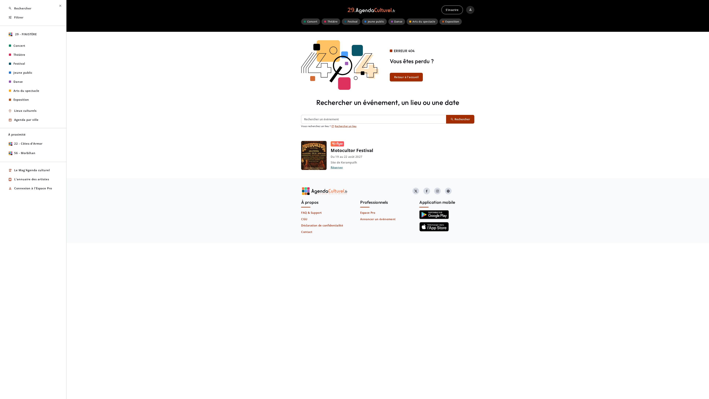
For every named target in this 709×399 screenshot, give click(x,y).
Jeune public (376, 21)
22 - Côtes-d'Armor (28, 143)
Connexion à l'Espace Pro (30, 188)
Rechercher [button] (19, 8)
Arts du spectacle (423, 21)
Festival (352, 21)
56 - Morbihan (24, 153)
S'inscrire (452, 10)
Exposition (452, 21)
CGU (304, 219)
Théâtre (333, 21)
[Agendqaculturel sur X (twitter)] (415, 191)
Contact (306, 232)
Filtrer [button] (15, 17)
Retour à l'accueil (406, 77)
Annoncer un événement (377, 219)
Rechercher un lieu (344, 126)
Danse (398, 21)
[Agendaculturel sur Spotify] (448, 191)
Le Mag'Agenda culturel (29, 170)
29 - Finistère (25, 34)
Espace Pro (367, 212)
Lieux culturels (22, 111)
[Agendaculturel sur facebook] (426, 191)
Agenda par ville (23, 120)
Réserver (337, 167)
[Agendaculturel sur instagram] (437, 191)
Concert (312, 21)
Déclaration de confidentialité (322, 225)
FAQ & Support (311, 212)
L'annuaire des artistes (28, 179)
